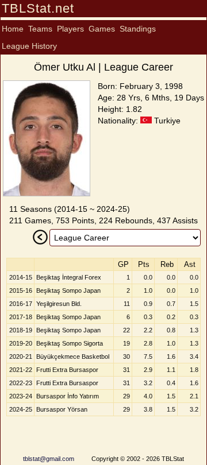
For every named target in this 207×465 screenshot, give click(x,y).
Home (13, 28)
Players (70, 28)
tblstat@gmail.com (48, 458)
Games (102, 28)
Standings (138, 28)
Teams (40, 28)
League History (29, 46)
